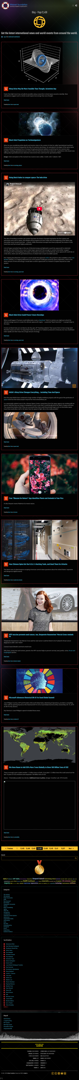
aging (5, 879)
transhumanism (66, 883)
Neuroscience (14, 883)
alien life (6, 910)
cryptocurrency (70, 879)
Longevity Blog (8, 1020)
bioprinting (6, 930)
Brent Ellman (9, 992)
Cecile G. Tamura (10, 973)
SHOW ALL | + (6, 1007)
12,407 (33, 848)
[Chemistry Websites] (39, 867)
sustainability (16, 837)
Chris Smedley (10, 1005)
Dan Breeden (9, 952)
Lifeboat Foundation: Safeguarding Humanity (35, 5)
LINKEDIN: (30, 1054)
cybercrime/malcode (18, 580)
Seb (7, 994)
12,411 (56, 848)
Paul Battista (9, 956)
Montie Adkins (10, 1001)
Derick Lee (9, 977)
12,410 (51, 848)
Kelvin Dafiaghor (10, 961)
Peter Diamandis (8, 898)
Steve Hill (8, 990)
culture (74, 879)
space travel (16, 105)
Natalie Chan (9, 986)
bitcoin (54, 879)
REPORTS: (42, 1061)
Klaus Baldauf (10, 971)
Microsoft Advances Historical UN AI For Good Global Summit (31, 697)
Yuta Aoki (8, 975)
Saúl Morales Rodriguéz (12, 946)
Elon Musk (6, 902)
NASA (11, 883)
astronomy (6, 917)
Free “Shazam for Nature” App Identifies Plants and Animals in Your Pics (36, 498)
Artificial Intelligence (23, 879)
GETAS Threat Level (39, 1045)
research (39, 883)
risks (42, 883)
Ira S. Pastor (9, 1003)
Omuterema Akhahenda (12, 969)
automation (7, 920)
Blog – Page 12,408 (39, 12)
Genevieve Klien (10, 944)
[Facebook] (52, 1073)
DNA (5, 899)
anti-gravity (7, 912)
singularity (45, 883)
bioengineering (8, 925)
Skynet (5, 906)
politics (18, 883)
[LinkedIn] (59, 1073)
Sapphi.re (25, 1073)
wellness (73, 883)
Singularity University (9, 904)
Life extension (66, 881)
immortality (45, 881)
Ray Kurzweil (7, 901)
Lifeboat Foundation (11, 1073)
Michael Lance (10, 996)
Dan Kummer (9, 967)
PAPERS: (42, 1065)
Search (76, 858)
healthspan (31, 881)
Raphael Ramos (10, 984)
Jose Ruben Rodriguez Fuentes (14, 965)
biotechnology (48, 879)
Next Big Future (8, 1024)
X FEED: (30, 1056)
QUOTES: (42, 1068)
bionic (5, 928)
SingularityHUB (8, 1028)
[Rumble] (65, 1073)
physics (20, 165)
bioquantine (29, 879)
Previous (10, 848)
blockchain (58, 879)
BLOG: (42, 1056)
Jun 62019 (6, 88)
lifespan (73, 881)
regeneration (34, 883)
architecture (7, 914)
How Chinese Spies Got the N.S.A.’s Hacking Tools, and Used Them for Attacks (38, 564)
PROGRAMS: (43, 1063)
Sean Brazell (9, 988)
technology (58, 883)
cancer (66, 879)
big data (6, 923)
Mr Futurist (7, 1022)
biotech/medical (17, 661)
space (6, 399)
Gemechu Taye (10, 959)
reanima (21, 883)
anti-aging (16, 879)
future (15, 881)
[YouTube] (62, 1073)
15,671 (63, 848)
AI (7, 879)
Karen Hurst (9, 963)
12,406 (28, 848)
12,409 (46, 848)
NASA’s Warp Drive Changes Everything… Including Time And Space (34, 392)
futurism (15, 512)
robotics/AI (16, 719)
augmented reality (8, 918)
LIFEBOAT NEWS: (44, 1051)
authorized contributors (14, 37)
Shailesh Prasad (10, 954)
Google (22, 881)
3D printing (7, 894)
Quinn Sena (10, 105)
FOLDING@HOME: (30, 1063)
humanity (36, 881)
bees (5, 922)
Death (76, 879)
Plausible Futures (8, 1026)
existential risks (7, 881)
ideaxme (40, 881)
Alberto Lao (9, 980)
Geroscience (7, 1018)
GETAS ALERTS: (43, 1054)
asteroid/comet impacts (10, 915)
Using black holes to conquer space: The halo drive (28, 177)
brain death (62, 879)
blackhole (42, 320)
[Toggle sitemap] (73, 5)
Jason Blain (9, 998)
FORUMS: (35, 1068)
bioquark (36, 879)
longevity (7, 883)
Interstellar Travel (52, 881)
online (47, 258)
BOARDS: (42, 1058)
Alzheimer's (10, 879)
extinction (12, 881)
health (25, 881)
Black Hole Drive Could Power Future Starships (26, 315)
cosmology (16, 165)
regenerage (27, 883)
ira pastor (59, 881)
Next (70, 848)
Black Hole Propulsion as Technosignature (25, 140)
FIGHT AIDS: (31, 1061)
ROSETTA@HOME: (29, 1065)
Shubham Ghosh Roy (12, 948)
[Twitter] (56, 1073)
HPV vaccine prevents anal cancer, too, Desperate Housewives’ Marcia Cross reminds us (41, 635)
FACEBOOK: (29, 1051)
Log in (5, 37)
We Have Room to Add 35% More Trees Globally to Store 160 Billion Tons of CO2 (38, 767)
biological (6, 927)
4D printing (7, 896)
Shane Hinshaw (10, 982)
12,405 (22, 848)
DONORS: (34, 1058)
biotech (41, 879)
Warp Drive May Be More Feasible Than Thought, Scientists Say (32, 88)
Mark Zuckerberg (8, 907)
